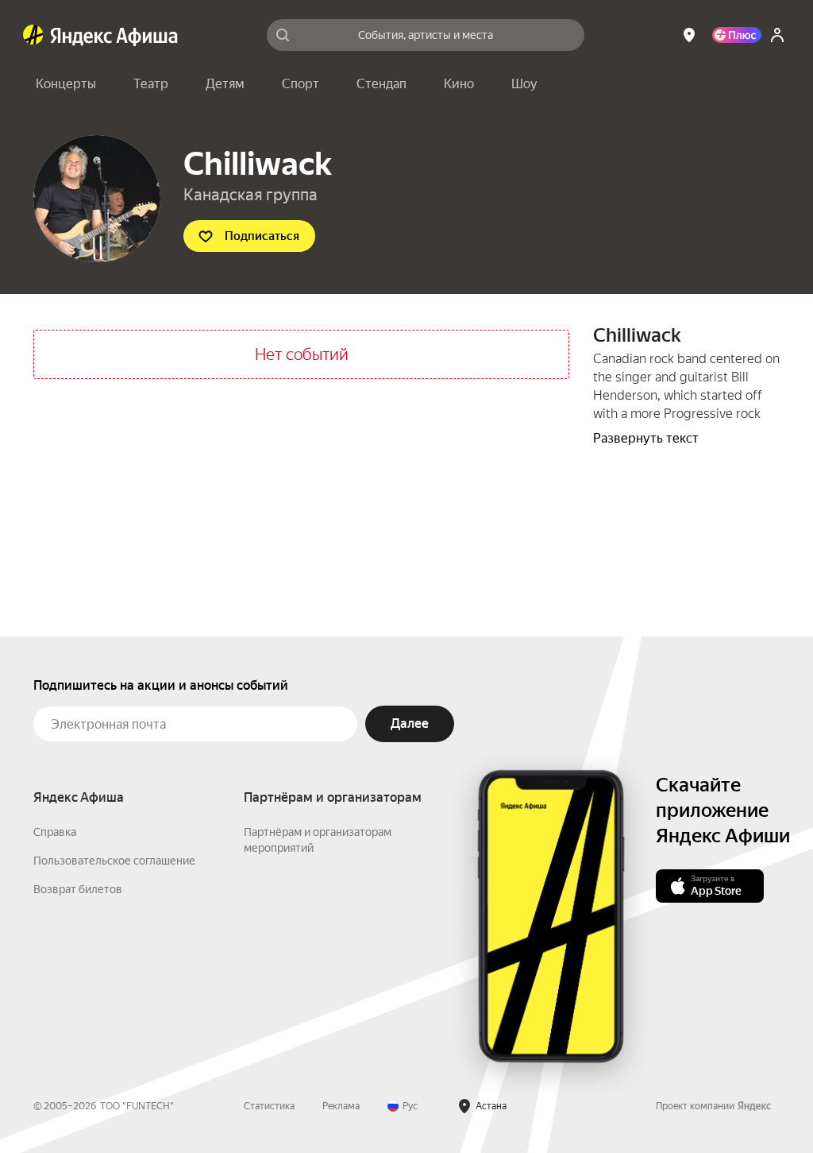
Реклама (341, 1106)
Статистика (269, 1106)
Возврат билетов (77, 889)
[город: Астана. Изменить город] (689, 35)
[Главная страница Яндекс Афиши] (33, 35)
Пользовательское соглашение (114, 860)
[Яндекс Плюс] (736, 35)
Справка (54, 832)
